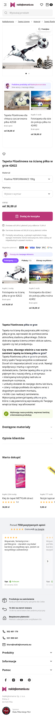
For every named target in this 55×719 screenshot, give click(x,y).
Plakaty (26, 260)
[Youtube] (21, 680)
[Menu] (5, 5)
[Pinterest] (29, 680)
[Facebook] (5, 680)
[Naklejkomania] (27, 689)
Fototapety (10, 260)
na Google (39, 529)
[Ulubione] (41, 4)
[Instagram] (13, 680)
